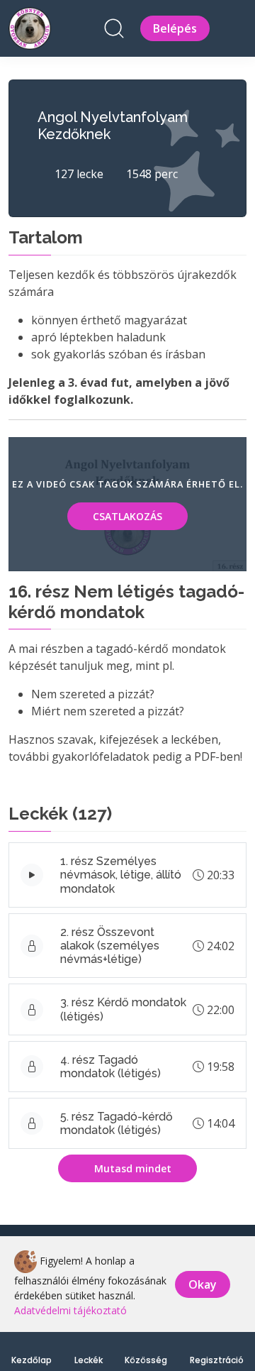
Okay (202, 1284)
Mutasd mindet (131, 1168)
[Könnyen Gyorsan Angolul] (29, 26)
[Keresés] (114, 28)
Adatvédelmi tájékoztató (70, 1310)
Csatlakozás (127, 516)
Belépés (175, 28)
